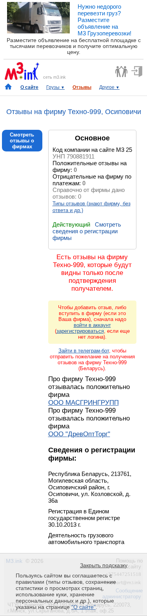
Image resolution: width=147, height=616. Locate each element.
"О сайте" (83, 607)
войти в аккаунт (92, 325)
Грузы (55, 87)
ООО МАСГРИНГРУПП (83, 402)
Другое (109, 87)
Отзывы (82, 87)
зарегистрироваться (80, 331)
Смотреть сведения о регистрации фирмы (87, 231)
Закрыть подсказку (103, 565)
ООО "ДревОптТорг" (79, 434)
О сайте (29, 87)
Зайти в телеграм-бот (83, 351)
